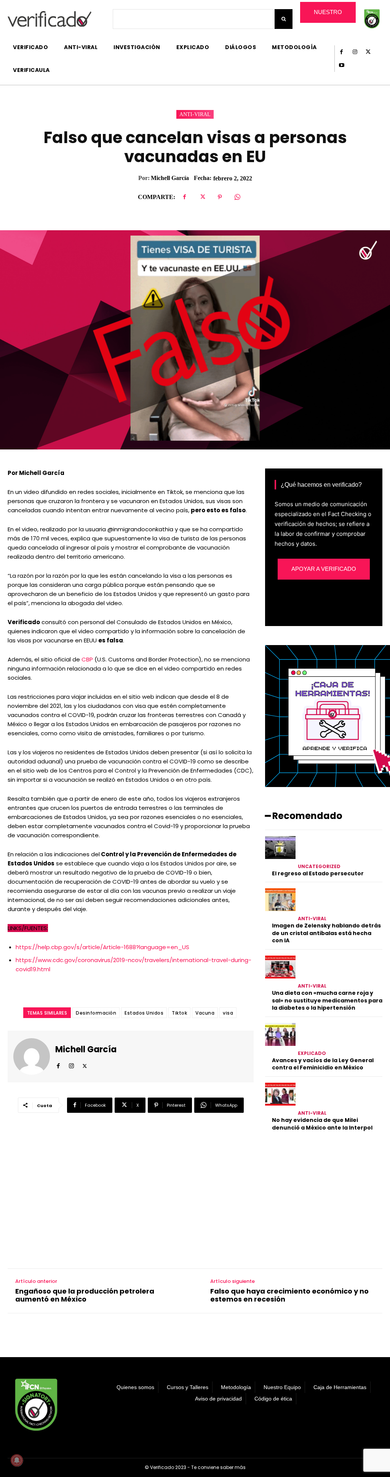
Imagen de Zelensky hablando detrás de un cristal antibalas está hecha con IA (326, 933)
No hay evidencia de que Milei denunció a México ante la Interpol (322, 1123)
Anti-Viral (195, 114)
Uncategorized (319, 866)
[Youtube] (341, 65)
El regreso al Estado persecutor (318, 873)
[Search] (283, 19)
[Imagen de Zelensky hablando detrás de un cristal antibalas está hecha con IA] (280, 899)
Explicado (312, 1053)
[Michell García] (34, 1056)
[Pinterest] (219, 197)
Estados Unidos (144, 1013)
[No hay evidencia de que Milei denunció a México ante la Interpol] (280, 1094)
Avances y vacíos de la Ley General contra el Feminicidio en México (323, 1064)
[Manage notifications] (17, 1460)
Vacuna (204, 1013)
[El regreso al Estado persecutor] (280, 847)
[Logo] (49, 19)
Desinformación (96, 1013)
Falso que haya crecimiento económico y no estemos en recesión (289, 1295)
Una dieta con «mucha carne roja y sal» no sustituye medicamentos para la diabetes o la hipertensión (327, 1000)
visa (228, 1013)
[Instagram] (354, 52)
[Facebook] (341, 52)
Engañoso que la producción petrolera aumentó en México (84, 1295)
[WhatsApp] (237, 197)
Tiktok (179, 1013)
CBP (87, 659)
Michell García (170, 178)
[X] (368, 52)
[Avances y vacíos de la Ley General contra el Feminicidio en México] (280, 1034)
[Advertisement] (323, 1198)
